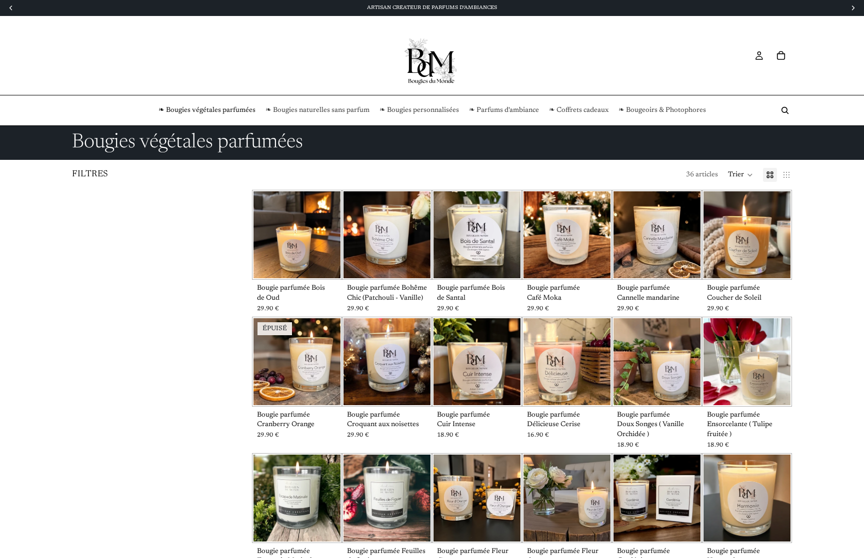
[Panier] (781, 55)
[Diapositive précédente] (625, 235)
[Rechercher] (785, 110)
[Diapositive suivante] (689, 235)
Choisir (333, 262)
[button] (740, 175)
